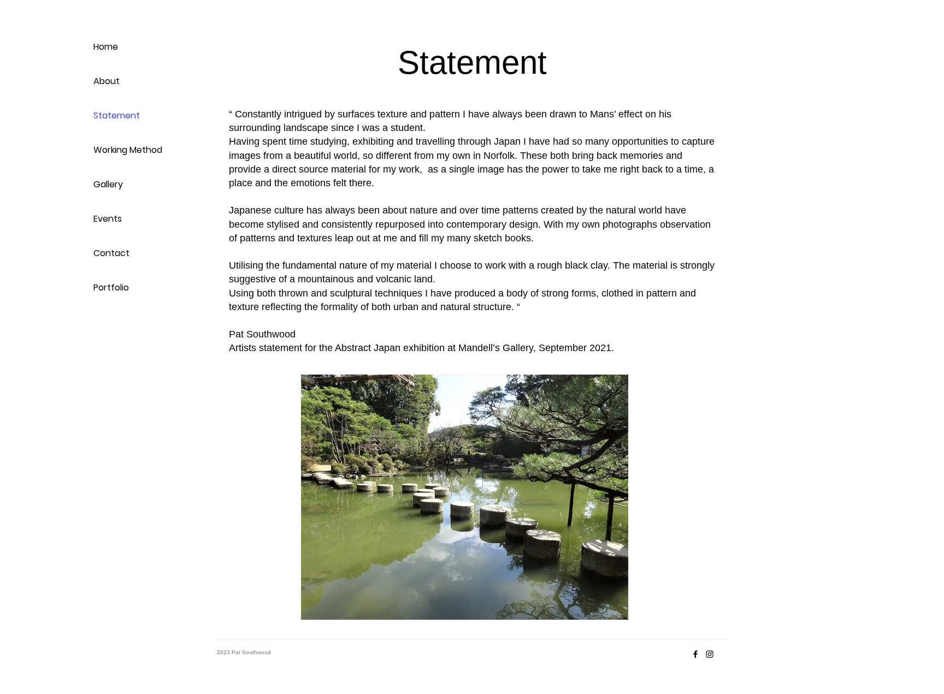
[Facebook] (695, 654)
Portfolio (111, 287)
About (106, 81)
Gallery (108, 184)
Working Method (127, 150)
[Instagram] (710, 654)
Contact (111, 253)
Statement (116, 115)
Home (105, 46)
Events (107, 218)
